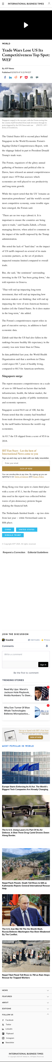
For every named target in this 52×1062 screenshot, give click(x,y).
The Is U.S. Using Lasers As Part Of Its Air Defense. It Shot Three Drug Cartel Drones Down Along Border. (25, 833)
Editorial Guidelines (38, 552)
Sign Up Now (35, 737)
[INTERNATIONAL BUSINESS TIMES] (26, 4)
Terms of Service (21, 477)
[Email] (31, 77)
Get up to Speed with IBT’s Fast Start (34, 731)
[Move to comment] (37, 77)
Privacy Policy (38, 477)
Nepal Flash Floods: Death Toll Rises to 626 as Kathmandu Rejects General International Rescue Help (26, 886)
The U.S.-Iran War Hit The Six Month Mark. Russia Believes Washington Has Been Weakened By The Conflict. (26, 932)
